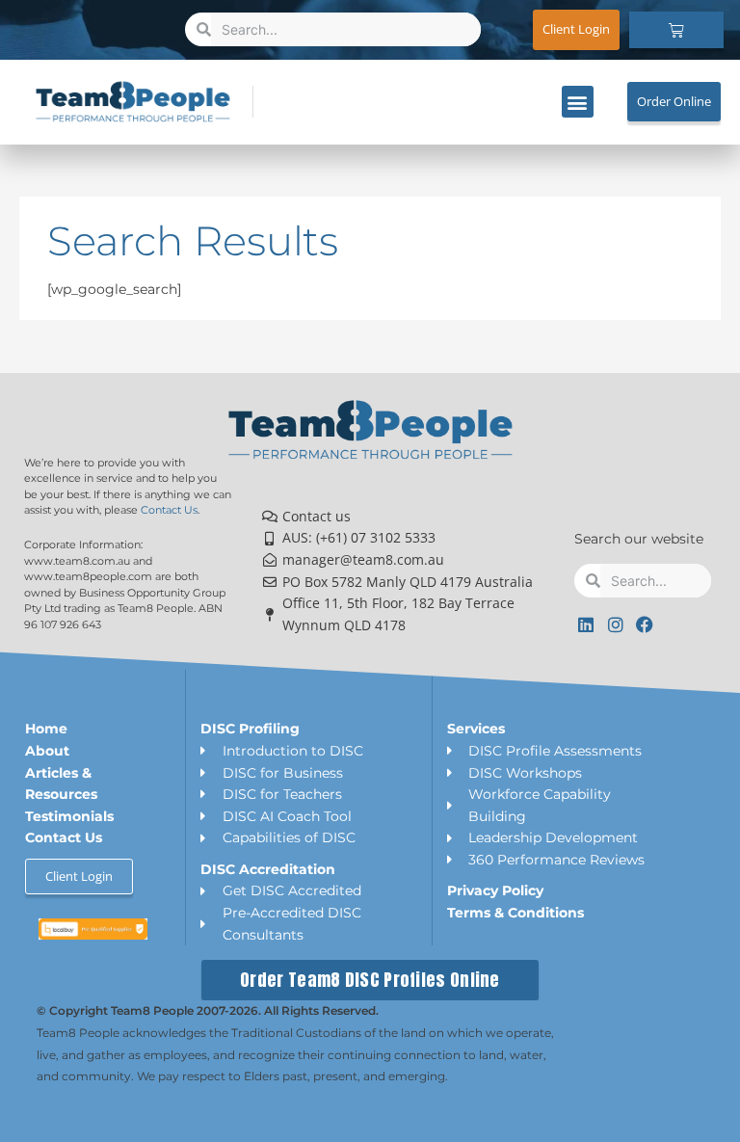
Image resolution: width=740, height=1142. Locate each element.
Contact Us (169, 510)
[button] (578, 102)
